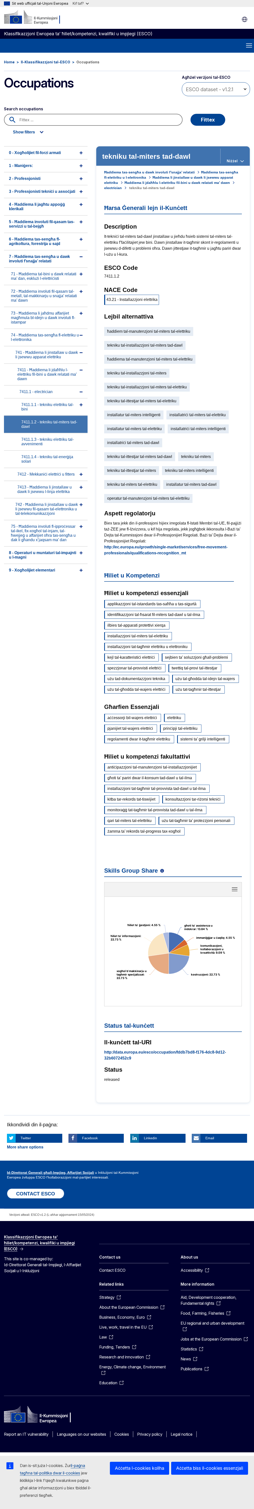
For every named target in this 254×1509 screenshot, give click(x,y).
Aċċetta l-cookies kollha (139, 1468)
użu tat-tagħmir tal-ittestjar (198, 689)
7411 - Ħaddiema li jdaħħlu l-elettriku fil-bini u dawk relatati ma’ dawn (47, 374)
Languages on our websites (81, 1434)
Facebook (90, 1138)
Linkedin (150, 1138)
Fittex (208, 120)
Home (9, 62)
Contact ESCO (112, 1270)
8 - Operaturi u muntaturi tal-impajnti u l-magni (42, 555)
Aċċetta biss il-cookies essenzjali (209, 1468)
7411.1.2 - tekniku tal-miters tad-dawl (49, 424)
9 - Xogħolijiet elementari (32, 570)
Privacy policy (149, 1434)
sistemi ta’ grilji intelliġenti (202, 739)
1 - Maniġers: (21, 165)
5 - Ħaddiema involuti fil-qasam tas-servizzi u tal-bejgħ (41, 224)
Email (209, 1138)
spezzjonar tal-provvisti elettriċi (134, 668)
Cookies (121, 1434)
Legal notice (181, 1434)
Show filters (24, 132)
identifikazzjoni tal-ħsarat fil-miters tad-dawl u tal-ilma (153, 614)
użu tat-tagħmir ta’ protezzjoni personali (196, 820)
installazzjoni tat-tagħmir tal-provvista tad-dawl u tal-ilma (156, 788)
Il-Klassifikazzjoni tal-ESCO (45, 62)
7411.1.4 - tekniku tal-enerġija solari (47, 459)
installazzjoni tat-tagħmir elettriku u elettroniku (147, 647)
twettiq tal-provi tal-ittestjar (194, 668)
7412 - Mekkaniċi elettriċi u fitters (46, 474)
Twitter (26, 1138)
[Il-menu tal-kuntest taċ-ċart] (235, 889)
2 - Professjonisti (24, 178)
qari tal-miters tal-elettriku (129, 820)
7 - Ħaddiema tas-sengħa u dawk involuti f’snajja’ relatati (39, 258)
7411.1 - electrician (36, 392)
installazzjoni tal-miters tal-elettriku (137, 636)
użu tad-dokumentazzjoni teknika (136, 679)
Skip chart (173, 891)
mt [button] (244, 19)
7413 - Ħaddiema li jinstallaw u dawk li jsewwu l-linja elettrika (44, 489)
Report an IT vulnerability (26, 1434)
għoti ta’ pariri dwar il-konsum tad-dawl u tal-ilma (149, 778)
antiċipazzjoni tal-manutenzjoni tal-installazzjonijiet (152, 767)
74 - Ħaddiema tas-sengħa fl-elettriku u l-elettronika (45, 337)
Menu (249, 46)
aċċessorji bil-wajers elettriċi (132, 718)
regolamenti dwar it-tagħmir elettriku (138, 739)
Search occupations (23, 108)
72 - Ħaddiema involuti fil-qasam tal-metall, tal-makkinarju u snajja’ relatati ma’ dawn (44, 295)
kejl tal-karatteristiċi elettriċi (131, 657)
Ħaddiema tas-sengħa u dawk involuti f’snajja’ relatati (149, 172)
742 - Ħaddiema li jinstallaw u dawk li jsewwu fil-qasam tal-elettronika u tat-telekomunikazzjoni (46, 509)
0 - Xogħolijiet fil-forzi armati (35, 153)
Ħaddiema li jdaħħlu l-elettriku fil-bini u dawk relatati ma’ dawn (177, 183)
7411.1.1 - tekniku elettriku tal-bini (47, 407)
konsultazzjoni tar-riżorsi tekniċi (193, 799)
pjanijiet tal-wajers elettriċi (130, 728)
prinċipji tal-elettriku (180, 728)
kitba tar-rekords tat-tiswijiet (131, 799)
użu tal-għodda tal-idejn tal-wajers (205, 679)
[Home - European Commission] (34, 17)
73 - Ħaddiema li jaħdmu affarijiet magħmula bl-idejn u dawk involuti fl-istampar (43, 317)
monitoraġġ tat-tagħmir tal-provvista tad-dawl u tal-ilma (154, 810)
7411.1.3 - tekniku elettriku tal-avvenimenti (47, 441)
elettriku (174, 718)
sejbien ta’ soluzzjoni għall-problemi (196, 657)
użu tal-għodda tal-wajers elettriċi (136, 689)
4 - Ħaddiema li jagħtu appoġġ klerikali (37, 206)
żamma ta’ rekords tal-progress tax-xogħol (144, 831)
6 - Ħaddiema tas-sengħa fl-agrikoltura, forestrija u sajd (34, 241)
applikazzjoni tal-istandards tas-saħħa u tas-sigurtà (151, 604)
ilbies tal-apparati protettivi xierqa (136, 625)
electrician (113, 188)
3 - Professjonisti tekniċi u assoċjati (42, 191)
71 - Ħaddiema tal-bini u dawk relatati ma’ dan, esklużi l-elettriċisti (43, 276)
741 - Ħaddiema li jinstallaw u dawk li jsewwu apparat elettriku (46, 354)
